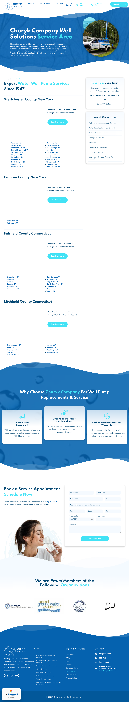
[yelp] (17, 676)
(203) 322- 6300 (105, 654)
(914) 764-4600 (105, 658)
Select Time (100, 516)
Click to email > (105, 662)
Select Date (73, 516)
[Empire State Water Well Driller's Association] (19, 606)
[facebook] (6, 676)
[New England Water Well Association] (79, 606)
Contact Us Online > (105, 104)
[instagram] (11, 676)
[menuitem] (32, 3)
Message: (72, 524)
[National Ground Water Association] (49, 606)
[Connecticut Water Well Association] (110, 606)
